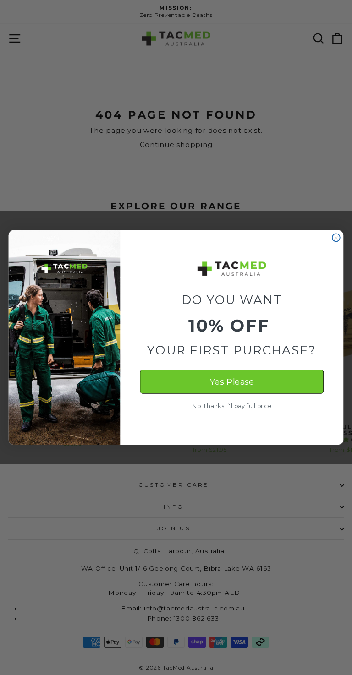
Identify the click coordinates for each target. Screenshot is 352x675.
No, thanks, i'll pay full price (231, 406)
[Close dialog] (336, 237)
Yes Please (231, 382)
